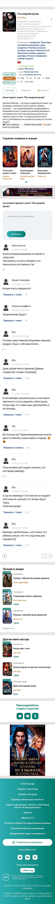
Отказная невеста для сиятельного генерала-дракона (10, 156)
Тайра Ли (42, 176)
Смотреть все (8, 628)
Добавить (16, 234)
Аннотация (9, 90)
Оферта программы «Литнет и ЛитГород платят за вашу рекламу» (27, 806)
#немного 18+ (43, 50)
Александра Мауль (20, 582)
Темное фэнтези (31, 72)
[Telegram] (20, 857)
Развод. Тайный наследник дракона (7, 580)
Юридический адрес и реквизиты (27, 833)
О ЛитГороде (27, 784)
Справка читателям (27, 789)
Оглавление (26, 90)
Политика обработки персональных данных (27, 823)
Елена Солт (17, 619)
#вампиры (46, 42)
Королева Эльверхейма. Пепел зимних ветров (45, 156)
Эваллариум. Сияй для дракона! (27, 156)
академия (35, 42)
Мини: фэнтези (18, 644)
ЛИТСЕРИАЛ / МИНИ (20, 682)
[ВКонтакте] (27, 857)
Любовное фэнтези (32, 75)
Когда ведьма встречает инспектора (7, 669)
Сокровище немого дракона (7, 598)
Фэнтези (29, 69)
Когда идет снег (7, 650)
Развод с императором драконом (7, 617)
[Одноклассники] (35, 857)
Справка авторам (27, 794)
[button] (26, 182)
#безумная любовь (26, 53)
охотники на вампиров (28, 45)
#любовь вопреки (37, 48)
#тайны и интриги (26, 50)
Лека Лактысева (19, 600)
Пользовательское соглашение (27, 828)
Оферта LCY (27, 818)
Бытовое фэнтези (18, 663)
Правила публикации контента (27, 799)
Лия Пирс (21, 18)
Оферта (27, 812)
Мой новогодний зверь (7, 688)
